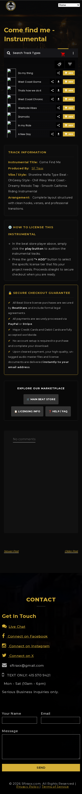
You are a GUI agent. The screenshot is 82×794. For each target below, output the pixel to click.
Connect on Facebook (27, 636)
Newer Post (11, 551)
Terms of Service (55, 786)
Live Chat (17, 627)
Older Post (71, 551)
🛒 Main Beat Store (41, 399)
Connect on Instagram (29, 646)
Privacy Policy (28, 786)
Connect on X (21, 656)
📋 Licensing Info (27, 411)
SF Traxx (37, 168)
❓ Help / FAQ (58, 411)
